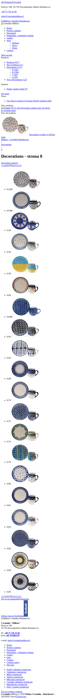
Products (13, 62)
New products (15, 65)
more (9, 657)
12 (17, 165)
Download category (9, 163)
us (11, 2)
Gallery (10, 655)
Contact (10, 660)
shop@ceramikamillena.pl (12, 16)
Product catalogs (14, 647)
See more (5, 94)
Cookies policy (13, 662)
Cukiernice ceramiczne (16, 672)
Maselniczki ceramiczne (17, 684)
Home (9, 645)
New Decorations (17, 79)
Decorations (14, 67)
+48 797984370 (12, 635)
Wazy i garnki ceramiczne (18, 687)
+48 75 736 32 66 (9, 11)
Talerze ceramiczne (15, 677)
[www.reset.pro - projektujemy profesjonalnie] (21, 696)
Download (11, 650)
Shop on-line (6, 55)
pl (2, 2)
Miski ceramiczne (14, 674)
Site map (10, 665)
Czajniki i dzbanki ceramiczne (20, 682)
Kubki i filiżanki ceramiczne (19, 669)
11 (15, 165)
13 (19, 165)
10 (13, 165)
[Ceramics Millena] (15, 21)
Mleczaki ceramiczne (16, 679)
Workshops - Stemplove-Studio (20, 652)
